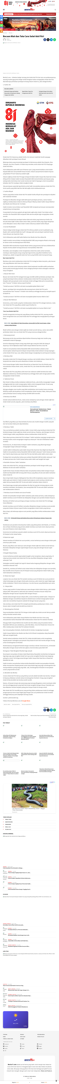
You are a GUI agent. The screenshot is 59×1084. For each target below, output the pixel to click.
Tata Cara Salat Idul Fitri (27, 704)
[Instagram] (1, 28)
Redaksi (22, 1034)
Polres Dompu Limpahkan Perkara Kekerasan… (19, 878)
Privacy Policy (40, 1036)
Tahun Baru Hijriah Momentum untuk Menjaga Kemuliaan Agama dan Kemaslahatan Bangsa (47, 770)
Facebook (7, 1044)
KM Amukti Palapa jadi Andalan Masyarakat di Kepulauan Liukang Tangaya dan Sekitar (12, 93)
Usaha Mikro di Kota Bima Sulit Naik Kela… (18, 940)
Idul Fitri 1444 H (7, 704)
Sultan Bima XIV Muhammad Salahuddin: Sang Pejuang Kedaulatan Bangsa (9, 737)
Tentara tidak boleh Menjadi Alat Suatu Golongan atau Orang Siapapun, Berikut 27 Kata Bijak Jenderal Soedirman (11, 755)
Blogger (40, 1046)
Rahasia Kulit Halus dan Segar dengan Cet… (19, 990)
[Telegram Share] (51, 39)
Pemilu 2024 (8, 827)
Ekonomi (5, 894)
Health (9, 988)
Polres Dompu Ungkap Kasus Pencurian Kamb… (19, 883)
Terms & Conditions (8, 1038)
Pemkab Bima (8, 824)
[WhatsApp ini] (54, 39)
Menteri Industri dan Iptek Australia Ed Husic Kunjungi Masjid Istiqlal (29, 772)
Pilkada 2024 (8, 829)
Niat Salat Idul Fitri (16, 704)
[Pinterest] (1, 22)
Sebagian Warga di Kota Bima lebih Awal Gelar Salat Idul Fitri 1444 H (46, 93)
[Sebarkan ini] (44, 39)
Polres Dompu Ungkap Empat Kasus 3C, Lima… (19, 872)
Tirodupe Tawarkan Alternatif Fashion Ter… (19, 1001)
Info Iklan (22, 1036)
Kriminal (5, 866)
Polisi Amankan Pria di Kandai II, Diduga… (13, 868)
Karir (4, 1036)
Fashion (9, 1000)
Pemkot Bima (8, 819)
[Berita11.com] (29, 9)
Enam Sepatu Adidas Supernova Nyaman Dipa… (19, 995)
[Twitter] (1, 19)
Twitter (23, 1044)
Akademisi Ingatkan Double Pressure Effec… (19, 946)
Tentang (5, 1034)
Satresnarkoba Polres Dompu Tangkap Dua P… (19, 889)
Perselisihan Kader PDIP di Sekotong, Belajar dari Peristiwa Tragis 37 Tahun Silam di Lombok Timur (11, 773)
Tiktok (23, 1048)
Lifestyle (5, 984)
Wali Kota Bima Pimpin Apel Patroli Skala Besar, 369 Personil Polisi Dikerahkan (43, 715)
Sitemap (22, 1038)
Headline (9, 923)
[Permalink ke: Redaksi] (4, 39)
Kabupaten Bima (9, 822)
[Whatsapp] (1, 25)
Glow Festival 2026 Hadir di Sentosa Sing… (13, 985)
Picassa (23, 1046)
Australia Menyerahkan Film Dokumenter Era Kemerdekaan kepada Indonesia (46, 737)
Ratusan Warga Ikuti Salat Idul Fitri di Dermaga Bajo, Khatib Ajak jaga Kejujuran (15, 715)
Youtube (6, 1046)
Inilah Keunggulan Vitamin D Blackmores (18, 1007)
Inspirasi (10, 994)
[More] (1, 31)
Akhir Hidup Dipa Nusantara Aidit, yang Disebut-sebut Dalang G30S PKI (29, 754)
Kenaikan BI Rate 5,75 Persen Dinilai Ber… (18, 929)
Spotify (6, 1048)
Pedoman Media (41, 1034)
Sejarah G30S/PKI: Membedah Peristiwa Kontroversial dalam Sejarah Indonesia (46, 754)
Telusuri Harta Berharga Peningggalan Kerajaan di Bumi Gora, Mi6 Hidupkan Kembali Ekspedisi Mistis (28, 737)
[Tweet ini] (48, 39)
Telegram (40, 1048)
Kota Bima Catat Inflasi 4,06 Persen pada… (13, 925)
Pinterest (40, 1044)
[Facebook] (1, 16)
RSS (5, 1050)
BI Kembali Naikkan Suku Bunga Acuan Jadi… (19, 935)
